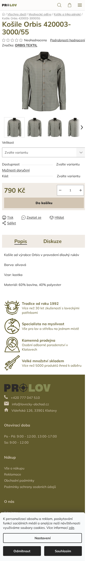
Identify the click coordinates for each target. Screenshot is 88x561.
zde (71, 528)
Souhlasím (63, 551)
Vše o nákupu (14, 468)
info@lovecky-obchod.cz (30, 404)
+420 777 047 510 (25, 398)
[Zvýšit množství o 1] (81, 190)
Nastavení (43, 538)
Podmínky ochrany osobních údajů (30, 487)
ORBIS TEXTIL (26, 45)
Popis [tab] (20, 241)
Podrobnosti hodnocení (67, 40)
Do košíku (44, 203)
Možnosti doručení (16, 170)
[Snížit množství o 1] (60, 190)
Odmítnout (22, 551)
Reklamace (12, 474)
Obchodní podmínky (19, 480)
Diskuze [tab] (52, 241)
